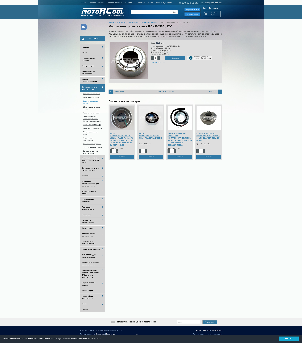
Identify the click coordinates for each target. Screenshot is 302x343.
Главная (83, 3)
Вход (204, 8)
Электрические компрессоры (88, 72)
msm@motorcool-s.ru (213, 3)
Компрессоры (88, 66)
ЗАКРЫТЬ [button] (289, 339)
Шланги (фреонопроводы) (89, 80)
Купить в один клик (158, 62)
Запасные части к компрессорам (89, 88)
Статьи (85, 309)
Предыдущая (119, 91)
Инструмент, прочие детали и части (90, 264)
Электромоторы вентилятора (89, 235)
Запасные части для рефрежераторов (90, 169)
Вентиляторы (87, 228)
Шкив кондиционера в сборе (91, 108)
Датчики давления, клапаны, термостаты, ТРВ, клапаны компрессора (91, 273)
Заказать (175, 58)
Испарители (87, 215)
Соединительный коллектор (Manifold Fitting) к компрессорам (92, 118)
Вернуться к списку (165, 91)
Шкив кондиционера (91, 97)
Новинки (85, 47)
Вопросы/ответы (115, 3)
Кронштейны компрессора (87, 297)
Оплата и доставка (164, 3)
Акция (84, 52)
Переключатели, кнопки (89, 284)
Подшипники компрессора (88, 139)
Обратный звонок (192, 9)
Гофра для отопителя (91, 249)
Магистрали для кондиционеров (89, 256)
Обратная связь (216, 330)
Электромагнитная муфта (90, 102)
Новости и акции (97, 3)
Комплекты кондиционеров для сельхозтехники (90, 183)
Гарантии (141, 3)
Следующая (211, 91)
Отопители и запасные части (88, 243)
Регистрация (213, 8)
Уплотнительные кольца (92, 147)
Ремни (84, 304)
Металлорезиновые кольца (90, 133)
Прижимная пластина (91, 94)
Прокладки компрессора (92, 128)
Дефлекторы (87, 290)
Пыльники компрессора (92, 144)
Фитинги (85, 176)
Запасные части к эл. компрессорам (91, 152)
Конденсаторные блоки (89, 192)
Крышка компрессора (91, 113)
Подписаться (209, 322)
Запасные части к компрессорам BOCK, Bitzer (91, 160)
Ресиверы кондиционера (88, 208)
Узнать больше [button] (94, 339)
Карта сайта (206, 330)
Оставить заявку (192, 14)
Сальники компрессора (92, 125)
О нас (150, 3)
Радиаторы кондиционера (88, 221)
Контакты (129, 3)
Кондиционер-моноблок (88, 200)
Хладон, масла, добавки (88, 59)
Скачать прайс (93, 38)
